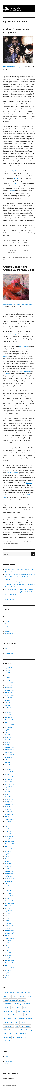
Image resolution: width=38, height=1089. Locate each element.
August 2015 (8, 940)
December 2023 (9, 747)
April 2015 (8, 950)
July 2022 (7, 789)
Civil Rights (7, 996)
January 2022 (8, 802)
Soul (5, 1033)
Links (6, 651)
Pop (17, 1022)
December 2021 (9, 804)
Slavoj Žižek (20, 1030)
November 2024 (9, 720)
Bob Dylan (19, 993)
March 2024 (8, 740)
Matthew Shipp (12, 334)
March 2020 (8, 806)
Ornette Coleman (18, 1019)
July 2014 (7, 973)
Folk (13, 1007)
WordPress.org (9, 1064)
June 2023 (7, 762)
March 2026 (8, 680)
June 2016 (7, 916)
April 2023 (8, 767)
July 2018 (7, 854)
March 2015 (8, 953)
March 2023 (8, 769)
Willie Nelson (8, 1041)
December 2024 (9, 717)
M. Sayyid (13, 171)
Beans (16, 178)
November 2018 (9, 844)
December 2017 (9, 871)
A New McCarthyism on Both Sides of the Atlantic (19, 589)
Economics (13, 1000)
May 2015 (7, 948)
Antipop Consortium (26, 257)
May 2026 (7, 675)
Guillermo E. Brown (12, 473)
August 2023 (8, 757)
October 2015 (8, 935)
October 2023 (8, 752)
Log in (6, 1056)
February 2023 (9, 772)
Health (25, 1007)
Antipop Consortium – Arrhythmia (16, 30)
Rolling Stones (25, 1026)
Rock (17, 1026)
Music (13, 257)
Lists (7, 626)
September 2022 (9, 784)
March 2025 (8, 710)
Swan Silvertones (20, 1033)
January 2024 (8, 745)
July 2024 (7, 730)
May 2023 (7, 764)
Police (6, 1022)
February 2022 (9, 799)
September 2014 (9, 968)
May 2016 (7, 918)
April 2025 (8, 707)
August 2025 (8, 697)
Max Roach (29, 482)
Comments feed (9, 1061)
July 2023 (7, 759)
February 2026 (9, 683)
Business (28, 993)
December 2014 (9, 960)
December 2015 (9, 930)
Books (6, 614)
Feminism (7, 1007)
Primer (23, 1022)
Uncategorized (9, 634)
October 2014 (8, 965)
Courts (29, 996)
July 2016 (7, 913)
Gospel (19, 1007)
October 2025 (8, 692)
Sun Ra (11, 1033)
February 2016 (9, 925)
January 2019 (8, 839)
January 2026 (8, 685)
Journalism (7, 1015)
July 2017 (7, 883)
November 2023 (9, 749)
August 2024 (8, 727)
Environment (27, 1004)
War (25, 1037)
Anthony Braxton (9, 993)
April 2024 (8, 737)
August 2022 (8, 787)
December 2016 (9, 901)
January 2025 (8, 715)
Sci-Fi (5, 1030)
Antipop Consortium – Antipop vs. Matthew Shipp (19, 268)
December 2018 (9, 841)
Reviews (17, 257)
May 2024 (7, 735)
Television (7, 631)
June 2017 (7, 886)
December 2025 (9, 688)
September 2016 (9, 908)
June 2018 (7, 856)
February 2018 (9, 866)
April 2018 (8, 861)
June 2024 (7, 732)
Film (6, 616)
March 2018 (8, 864)
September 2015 (9, 938)
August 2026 (8, 668)
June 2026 (7, 673)
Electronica (7, 1004)
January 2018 (8, 868)
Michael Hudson (18, 1015)
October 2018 (8, 846)
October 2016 (8, 906)
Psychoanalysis (9, 1026)
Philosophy (29, 1019)
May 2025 (7, 705)
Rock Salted (6, 1085)
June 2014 (7, 975)
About (6, 648)
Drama (6, 1000)
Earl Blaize (12, 191)
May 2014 (7, 978)
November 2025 (9, 690)
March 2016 (8, 923)
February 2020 (9, 809)
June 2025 (7, 702)
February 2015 (9, 955)
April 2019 (8, 831)
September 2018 (9, 849)
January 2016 (8, 928)
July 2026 (7, 670)
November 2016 (9, 903)
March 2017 (8, 893)
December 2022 (9, 777)
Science (11, 1030)
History (13, 1011)
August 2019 (8, 821)
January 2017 (8, 898)
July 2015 (7, 943)
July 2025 (7, 700)
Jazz (9, 543)
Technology (7, 1037)
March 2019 (8, 834)
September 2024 (9, 725)
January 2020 (8, 811)
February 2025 (9, 712)
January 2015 (8, 958)
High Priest (15, 183)
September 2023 (9, 754)
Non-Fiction (7, 1019)
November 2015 (9, 933)
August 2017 (8, 881)
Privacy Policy (9, 653)
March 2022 (8, 797)
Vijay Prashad (17, 1037)
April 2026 (8, 678)
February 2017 (9, 896)
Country (22, 996)
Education (22, 1000)
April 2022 (8, 794)
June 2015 (7, 945)
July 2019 (7, 824)
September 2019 (9, 819)
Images (7, 621)
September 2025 (9, 695)
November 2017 (9, 873)
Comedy (15, 996)
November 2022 (9, 779)
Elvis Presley (17, 1004)
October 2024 (8, 722)
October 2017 (8, 876)
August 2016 (8, 911)
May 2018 (7, 859)
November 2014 (9, 963)
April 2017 (8, 891)
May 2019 (7, 829)
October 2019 (8, 816)
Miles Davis (28, 1015)
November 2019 (9, 814)
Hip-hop (5, 543)
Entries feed (8, 1059)
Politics (12, 1022)
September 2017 (9, 878)
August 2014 (8, 970)
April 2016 (8, 921)
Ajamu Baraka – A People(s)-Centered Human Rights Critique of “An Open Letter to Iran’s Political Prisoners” (20, 576)
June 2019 (7, 826)
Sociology (29, 1030)
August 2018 (8, 851)
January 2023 (8, 774)
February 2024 (9, 742)
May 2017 (7, 888)
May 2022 (7, 792)
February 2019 (9, 836)
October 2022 (8, 782)
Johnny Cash (26, 1011)
